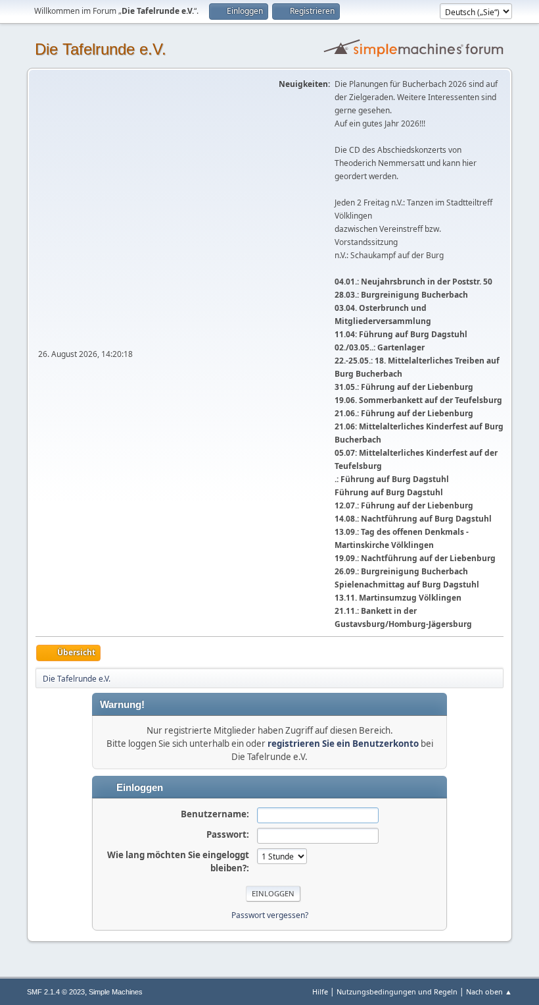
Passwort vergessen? (269, 915)
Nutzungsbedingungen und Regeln (397, 991)
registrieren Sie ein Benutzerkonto (343, 743)
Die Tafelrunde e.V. (100, 49)
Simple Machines (116, 992)
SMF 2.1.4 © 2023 (56, 992)
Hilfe (320, 991)
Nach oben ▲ (489, 991)
